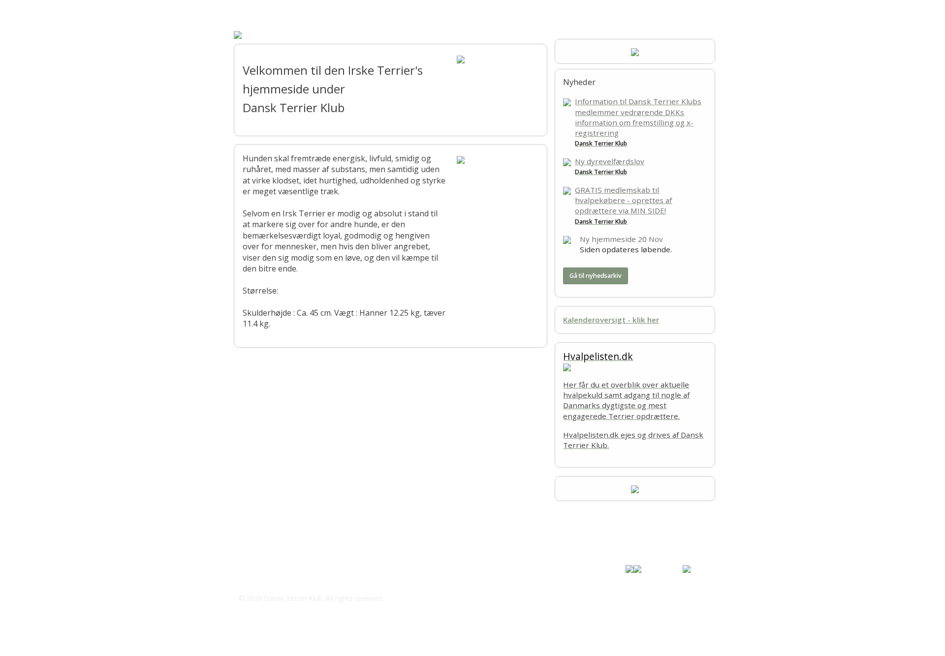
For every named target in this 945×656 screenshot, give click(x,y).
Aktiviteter (456, 9)
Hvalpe (374, 9)
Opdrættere (330, 9)
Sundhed (414, 9)
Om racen (281, 9)
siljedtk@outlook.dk (285, 578)
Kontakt (499, 9)
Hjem (242, 9)
